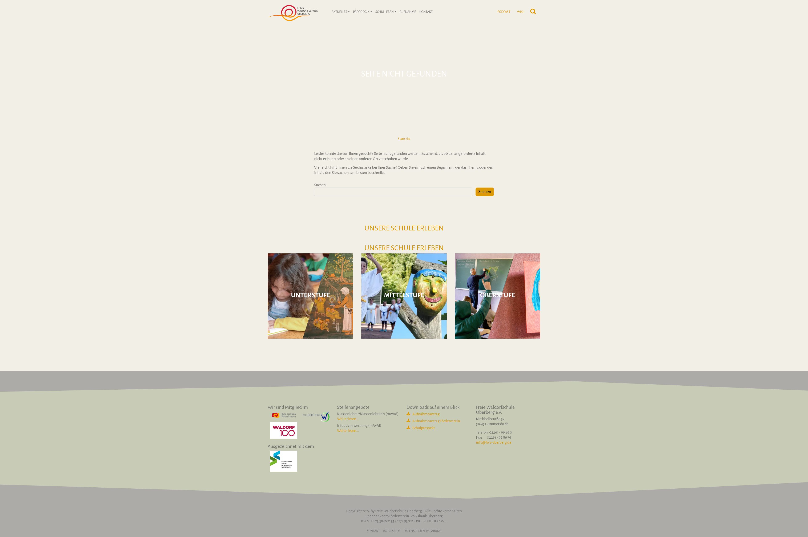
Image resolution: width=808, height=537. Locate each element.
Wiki (520, 11)
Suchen (320, 185)
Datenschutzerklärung (422, 531)
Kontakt (426, 11)
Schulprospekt (423, 428)
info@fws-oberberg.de (493, 442)
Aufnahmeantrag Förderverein (436, 421)
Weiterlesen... (348, 419)
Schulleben (384, 11)
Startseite (404, 138)
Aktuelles (339, 11)
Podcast (503, 11)
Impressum (391, 531)
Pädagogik (361, 11)
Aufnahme (408, 11)
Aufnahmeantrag (426, 414)
